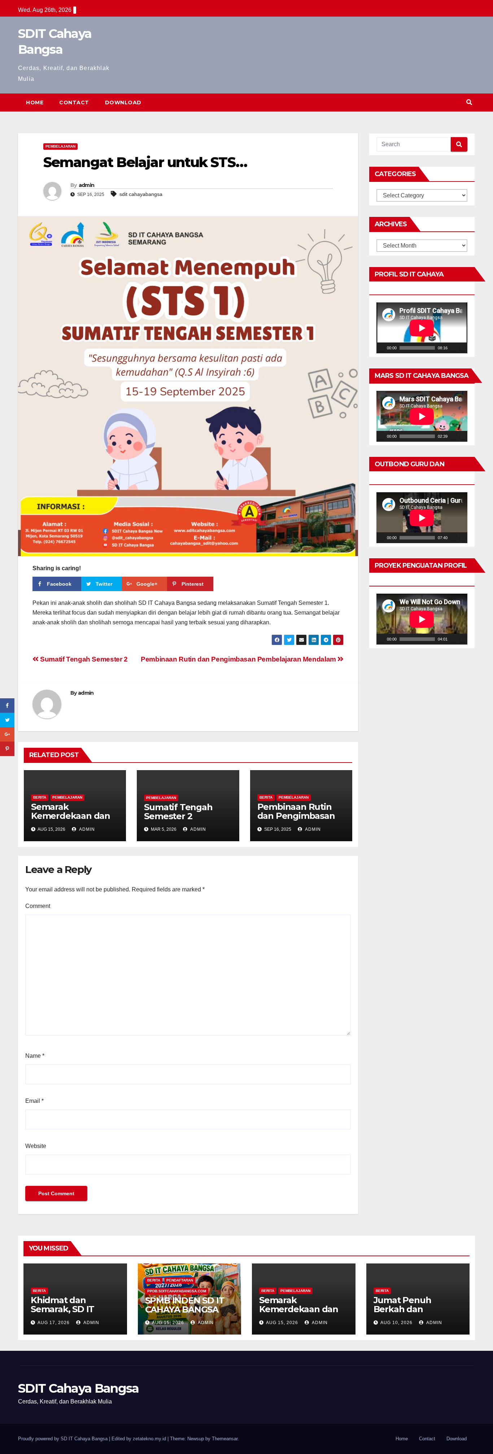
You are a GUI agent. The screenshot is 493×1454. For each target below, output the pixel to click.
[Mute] (453, 348)
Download (123, 102)
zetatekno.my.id (149, 1438)
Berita (39, 797)
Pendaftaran (179, 1280)
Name (34, 1056)
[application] (421, 327)
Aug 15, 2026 (168, 1322)
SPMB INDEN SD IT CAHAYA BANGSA (184, 1305)
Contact (74, 102)
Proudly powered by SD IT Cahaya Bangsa (63, 1438)
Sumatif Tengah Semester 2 (83, 659)
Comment (37, 906)
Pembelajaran (60, 146)
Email (34, 1101)
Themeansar (224, 1438)
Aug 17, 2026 (54, 1322)
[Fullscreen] (463, 348)
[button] (469, 102)
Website (35, 1146)
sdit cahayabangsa (140, 194)
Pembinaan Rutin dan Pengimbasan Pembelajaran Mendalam (239, 659)
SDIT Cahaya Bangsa (78, 1388)
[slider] (417, 348)
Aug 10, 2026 (396, 1322)
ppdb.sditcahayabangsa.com (176, 1291)
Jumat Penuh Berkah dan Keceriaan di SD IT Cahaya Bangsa (412, 1313)
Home (34, 102)
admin (87, 185)
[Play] (381, 348)
